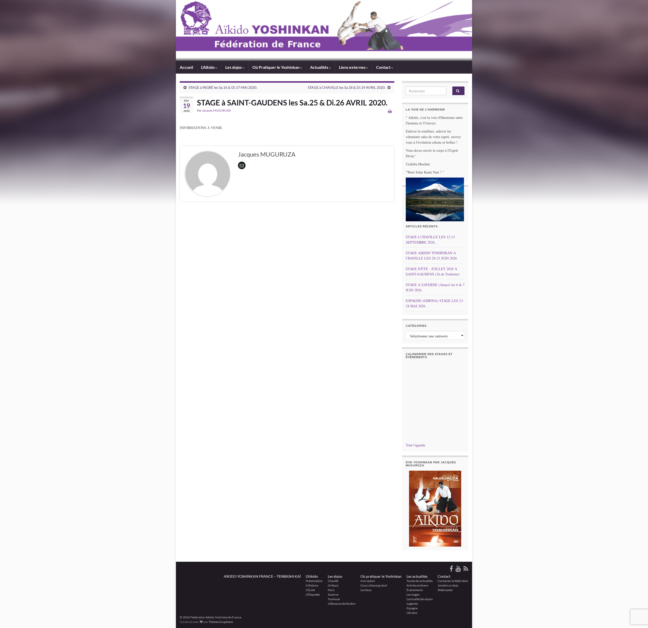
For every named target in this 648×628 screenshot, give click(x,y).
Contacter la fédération (453, 581)
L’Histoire (312, 585)
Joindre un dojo (448, 585)
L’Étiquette (313, 594)
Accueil (186, 67)
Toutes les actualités (420, 581)
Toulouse (334, 599)
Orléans (333, 585)
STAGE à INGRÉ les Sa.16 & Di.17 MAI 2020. (223, 87)
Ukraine (412, 613)
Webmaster (445, 590)
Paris (331, 590)
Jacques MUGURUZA (216, 110)
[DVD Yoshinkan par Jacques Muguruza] (435, 509)
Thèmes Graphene (221, 622)
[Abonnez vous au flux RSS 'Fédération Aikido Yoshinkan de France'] (465, 567)
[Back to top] (636, 598)
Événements (415, 590)
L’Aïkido (312, 576)
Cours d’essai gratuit (373, 585)
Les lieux (366, 590)
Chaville (333, 581)
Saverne (333, 594)
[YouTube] (458, 567)
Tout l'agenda (415, 445)
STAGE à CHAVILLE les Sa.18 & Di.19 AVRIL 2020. (347, 87)
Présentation (314, 581)
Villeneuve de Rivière (341, 603)
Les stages (413, 594)
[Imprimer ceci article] (390, 111)
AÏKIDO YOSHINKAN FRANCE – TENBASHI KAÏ (262, 576)
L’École (310, 590)
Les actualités (417, 576)
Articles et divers (417, 585)
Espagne (412, 608)
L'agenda (412, 603)
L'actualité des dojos (420, 599)
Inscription (367, 581)
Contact (444, 576)
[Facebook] (451, 567)
